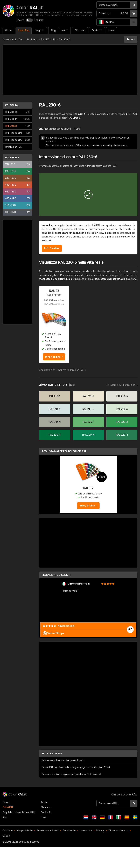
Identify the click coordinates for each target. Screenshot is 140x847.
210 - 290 (17, 171)
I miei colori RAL (13, 147)
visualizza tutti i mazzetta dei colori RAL (61, 370)
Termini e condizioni (48, 830)
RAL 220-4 (88, 434)
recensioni (66, 625)
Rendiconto (69, 830)
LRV (41, 128)
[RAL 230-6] (88, 194)
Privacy (100, 830)
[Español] (126, 817)
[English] (94, 817)
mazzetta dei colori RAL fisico (55, 279)
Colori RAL (12, 105)
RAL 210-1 (54, 396)
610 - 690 (17, 198)
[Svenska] (135, 817)
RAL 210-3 (122, 396)
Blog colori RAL (52, 753)
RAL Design (17, 118)
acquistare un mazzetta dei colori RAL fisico (83, 232)
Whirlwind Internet (29, 841)
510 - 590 (17, 191)
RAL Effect (17, 125)
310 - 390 (17, 178)
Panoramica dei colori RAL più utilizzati (63, 760)
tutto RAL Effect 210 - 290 (121, 385)
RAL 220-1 (88, 422)
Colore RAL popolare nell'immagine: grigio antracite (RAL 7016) (76, 767)
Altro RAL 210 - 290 (57, 384)
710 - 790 (17, 205)
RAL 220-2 (122, 422)
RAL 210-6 (122, 409)
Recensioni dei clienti (56, 574)
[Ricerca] (133, 5)
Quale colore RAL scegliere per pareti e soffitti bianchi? (71, 774)
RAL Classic (17, 111)
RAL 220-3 (55, 434)
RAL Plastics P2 (17, 140)
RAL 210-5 (88, 409)
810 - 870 (17, 212)
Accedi (131, 39)
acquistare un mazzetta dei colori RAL (116, 279)
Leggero (38, 20)
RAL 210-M (55, 422)
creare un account (100, 145)
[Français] (110, 817)
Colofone (8, 830)
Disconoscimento (118, 830)
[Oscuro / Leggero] (29, 20)
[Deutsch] (102, 817)
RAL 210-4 (54, 409)
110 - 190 (17, 164)
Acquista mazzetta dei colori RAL (64, 451)
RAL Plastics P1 (17, 132)
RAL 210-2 (88, 396)
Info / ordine (51, 248)
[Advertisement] (70, 70)
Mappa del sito (25, 830)
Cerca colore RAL (124, 794)
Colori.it (17, 794)
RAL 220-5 (122, 434)
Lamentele (86, 830)
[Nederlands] (85, 817)
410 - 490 (17, 184)
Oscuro (20, 20)
